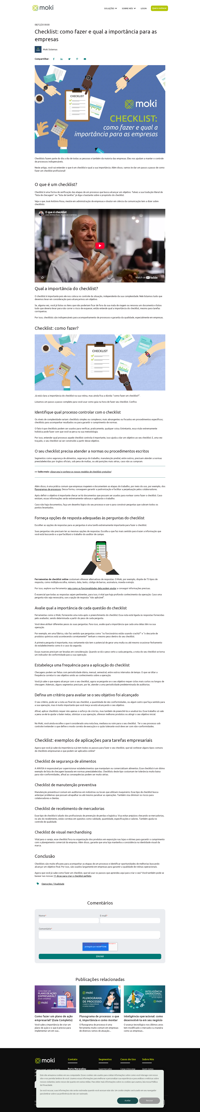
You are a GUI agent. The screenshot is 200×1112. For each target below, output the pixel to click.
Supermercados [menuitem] (105, 1069)
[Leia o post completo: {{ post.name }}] (55, 999)
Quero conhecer (159, 8)
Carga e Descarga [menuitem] (127, 1069)
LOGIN (144, 8)
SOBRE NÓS (127, 8)
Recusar (149, 1100)
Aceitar (128, 1100)
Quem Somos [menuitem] (147, 1069)
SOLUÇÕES (109, 8)
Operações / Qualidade (52, 884)
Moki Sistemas (50, 49)
